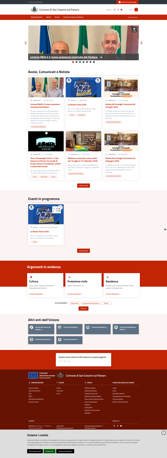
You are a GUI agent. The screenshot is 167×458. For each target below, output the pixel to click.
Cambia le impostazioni (65, 451)
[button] (136, 10)
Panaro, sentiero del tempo (120, 402)
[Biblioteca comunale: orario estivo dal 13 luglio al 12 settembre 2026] (83, 141)
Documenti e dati (33, 402)
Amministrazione (37, 383)
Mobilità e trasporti (90, 388)
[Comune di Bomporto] (88, 327)
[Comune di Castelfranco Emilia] (116, 327)
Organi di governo (34, 388)
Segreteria (87, 413)
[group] (83, 42)
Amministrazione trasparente (93, 426)
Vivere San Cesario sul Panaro (123, 383)
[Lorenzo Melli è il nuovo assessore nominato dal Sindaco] (83, 42)
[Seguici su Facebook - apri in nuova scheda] (117, 10)
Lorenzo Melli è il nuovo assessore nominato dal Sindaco (64, 57)
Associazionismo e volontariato (121, 396)
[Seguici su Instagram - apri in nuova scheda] (114, 10)
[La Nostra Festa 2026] (83, 87)
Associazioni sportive (118, 393)
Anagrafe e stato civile (91, 393)
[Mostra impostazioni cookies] (165, 229)
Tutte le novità (83, 186)
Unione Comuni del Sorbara (35, 2)
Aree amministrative (34, 391)
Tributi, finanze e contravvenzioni (94, 399)
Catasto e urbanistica (91, 391)
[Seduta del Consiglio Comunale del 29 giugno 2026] (121, 141)
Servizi (89, 383)
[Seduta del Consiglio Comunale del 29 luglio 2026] (121, 87)
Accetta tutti (49, 451)
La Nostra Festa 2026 (77, 104)
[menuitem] (36, 17)
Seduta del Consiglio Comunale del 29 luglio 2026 (120, 105)
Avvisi (58, 393)
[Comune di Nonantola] (31, 339)
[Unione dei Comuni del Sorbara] (31, 327)
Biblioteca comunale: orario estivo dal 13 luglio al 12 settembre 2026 (83, 159)
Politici (30, 396)
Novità (61, 383)
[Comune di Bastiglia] (59, 327)
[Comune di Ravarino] (59, 339)
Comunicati (60, 391)
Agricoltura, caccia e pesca (92, 410)
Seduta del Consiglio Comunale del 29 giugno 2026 (120, 159)
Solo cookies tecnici (35, 451)
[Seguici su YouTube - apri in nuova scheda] (121, 10)
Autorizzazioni (89, 407)
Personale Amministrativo (36, 399)
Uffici (30, 393)
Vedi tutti (83, 308)
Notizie (59, 388)
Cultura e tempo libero (91, 402)
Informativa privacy (90, 428)
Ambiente (87, 404)
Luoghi (114, 388)
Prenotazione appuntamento (65, 428)
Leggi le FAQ (60, 426)
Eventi (114, 391)
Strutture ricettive (118, 399)
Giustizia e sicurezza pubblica (93, 396)
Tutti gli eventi (83, 251)
